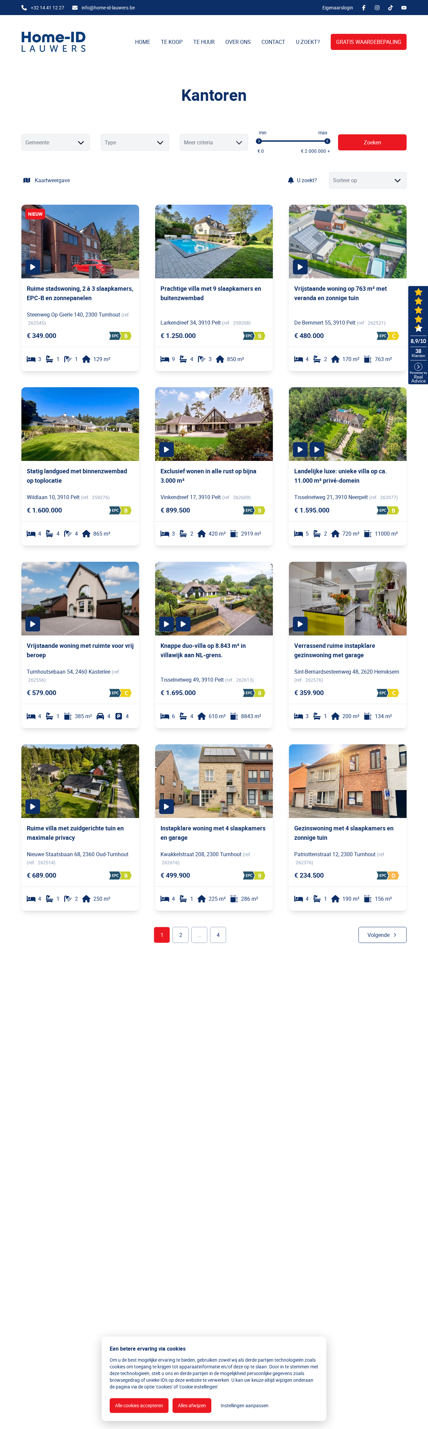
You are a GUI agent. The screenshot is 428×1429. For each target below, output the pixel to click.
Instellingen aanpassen (245, 1405)
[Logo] (53, 41)
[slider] (259, 141)
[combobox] (55, 142)
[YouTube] (404, 7)
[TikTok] (390, 7)
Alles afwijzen (192, 1405)
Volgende (378, 935)
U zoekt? (307, 180)
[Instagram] (377, 7)
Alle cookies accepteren (139, 1405)
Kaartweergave (52, 180)
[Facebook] (363, 7)
